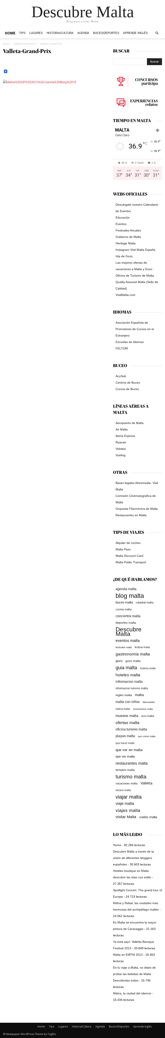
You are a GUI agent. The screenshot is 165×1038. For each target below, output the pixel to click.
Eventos (121, 224)
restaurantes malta (132, 763)
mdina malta (123, 708)
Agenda (83, 33)
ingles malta (124, 695)
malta (139, 695)
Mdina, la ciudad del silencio (132, 993)
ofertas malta (127, 722)
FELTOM (122, 348)
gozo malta (133, 661)
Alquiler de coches (128, 543)
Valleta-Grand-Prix (25, 44)
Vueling (120, 455)
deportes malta (126, 622)
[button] (157, 33)
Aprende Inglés (135, 33)
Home (10, 33)
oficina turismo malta (131, 729)
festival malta (142, 647)
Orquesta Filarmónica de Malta (137, 508)
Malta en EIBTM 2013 (128, 954)
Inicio (6, 44)
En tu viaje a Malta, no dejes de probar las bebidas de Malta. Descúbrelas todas (134, 974)
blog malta (130, 595)
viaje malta (125, 803)
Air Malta (122, 429)
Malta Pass (123, 549)
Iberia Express (125, 436)
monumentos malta (143, 709)
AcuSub (121, 376)
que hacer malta (125, 743)
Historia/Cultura (60, 33)
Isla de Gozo (124, 256)
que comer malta (146, 736)
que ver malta (125, 756)
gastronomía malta (133, 654)
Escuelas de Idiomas (130, 342)
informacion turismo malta (132, 688)
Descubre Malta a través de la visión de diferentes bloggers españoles (133, 858)
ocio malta (147, 716)
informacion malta (129, 681)
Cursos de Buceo (127, 389)
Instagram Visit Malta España (135, 249)
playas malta (125, 736)
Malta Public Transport (131, 562)
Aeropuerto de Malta (130, 423)
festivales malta (124, 647)
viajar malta (129, 797)
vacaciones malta (127, 783)
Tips (22, 33)
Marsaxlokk (149, 702)
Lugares (36, 33)
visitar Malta (126, 817)
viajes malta (128, 810)
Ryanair (121, 442)
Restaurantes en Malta (131, 515)
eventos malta (128, 640)
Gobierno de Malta (128, 237)
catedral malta (144, 602)
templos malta (125, 770)
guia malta (126, 667)
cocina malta (123, 609)
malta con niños (128, 702)
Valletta (146, 783)
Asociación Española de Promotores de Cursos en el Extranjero (135, 329)
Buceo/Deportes (106, 33)
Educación (123, 217)
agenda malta (126, 589)
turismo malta (131, 776)
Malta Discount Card (129, 555)
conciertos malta (128, 616)
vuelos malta (148, 817)
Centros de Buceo (128, 382)
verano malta (123, 790)
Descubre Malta (129, 631)
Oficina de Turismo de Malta (135, 275)
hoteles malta (128, 675)
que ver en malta (129, 750)
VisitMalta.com (125, 295)
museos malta (127, 716)
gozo (119, 661)
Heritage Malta (126, 243)
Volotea (121, 448)
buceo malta (124, 602)
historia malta (148, 668)
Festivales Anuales (128, 230)
